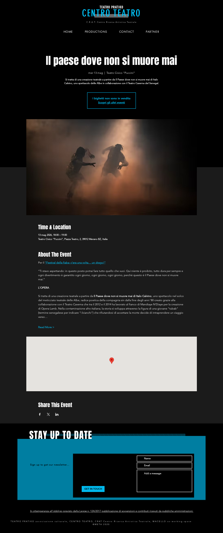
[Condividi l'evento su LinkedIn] (57, 414)
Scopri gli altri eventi (111, 102)
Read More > (46, 327)
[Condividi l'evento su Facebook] (39, 414)
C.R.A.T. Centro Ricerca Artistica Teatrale (111, 22)
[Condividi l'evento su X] (48, 414)
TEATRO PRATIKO (111, 7)
